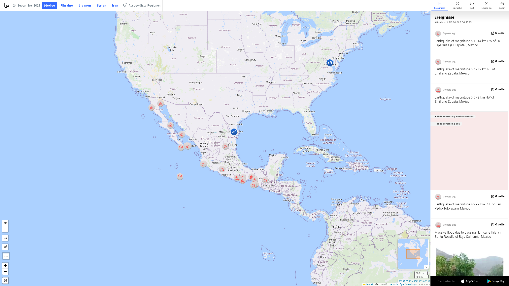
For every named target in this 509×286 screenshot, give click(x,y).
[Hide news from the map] (5, 247)
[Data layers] (5, 280)
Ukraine (67, 5)
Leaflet (369, 284)
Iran (115, 5)
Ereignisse (439, 8)
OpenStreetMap (408, 284)
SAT (6, 256)
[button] (182, 134)
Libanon (85, 5)
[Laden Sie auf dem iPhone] (470, 281)
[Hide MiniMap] (426, 267)
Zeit (472, 8)
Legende (487, 8)
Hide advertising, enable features (455, 116)
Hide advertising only (448, 124)
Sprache (457, 8)
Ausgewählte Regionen (144, 5)
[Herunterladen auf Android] (496, 281)
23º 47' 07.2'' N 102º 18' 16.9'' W (414, 281)
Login (502, 8)
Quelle (499, 33)
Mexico (49, 5)
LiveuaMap (393, 284)
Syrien (101, 5)
